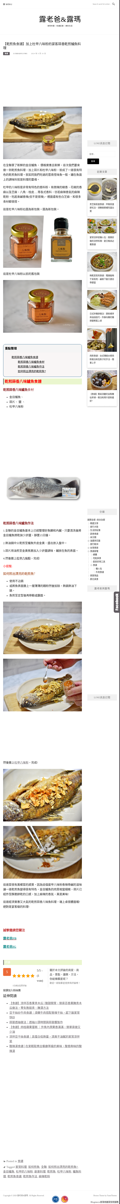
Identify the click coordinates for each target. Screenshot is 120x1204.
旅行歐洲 (94, 544)
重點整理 (11, 348)
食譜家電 (94, 551)
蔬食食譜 (94, 534)
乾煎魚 (51, 1171)
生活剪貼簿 (95, 530)
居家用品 (94, 575)
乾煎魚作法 (30, 1176)
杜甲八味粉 (21, 762)
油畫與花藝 (95, 541)
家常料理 (21, 1167)
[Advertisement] (42, 82)
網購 (95, 554)
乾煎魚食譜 (15, 1176)
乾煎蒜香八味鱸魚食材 (31, 361)
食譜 (6, 53)
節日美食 (94, 579)
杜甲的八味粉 (24, 1171)
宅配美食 (97, 558)
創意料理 (40, 1171)
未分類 (93, 537)
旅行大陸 (94, 527)
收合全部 (101, 520)
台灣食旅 (94, 548)
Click (117, 602)
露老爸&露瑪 (60, 19)
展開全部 (91, 520)
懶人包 (99, 569)
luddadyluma (20, 53)
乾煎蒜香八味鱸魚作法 (31, 366)
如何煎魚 (34, 1167)
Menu (9, 4)
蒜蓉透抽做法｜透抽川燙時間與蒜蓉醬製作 (36, 1022)
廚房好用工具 (99, 561)
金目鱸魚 (8, 1171)
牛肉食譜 (100, 572)
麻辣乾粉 (44, 1176)
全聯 (44, 1167)
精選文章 (94, 523)
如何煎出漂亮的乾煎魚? (32, 371)
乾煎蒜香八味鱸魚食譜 (25, 357)
